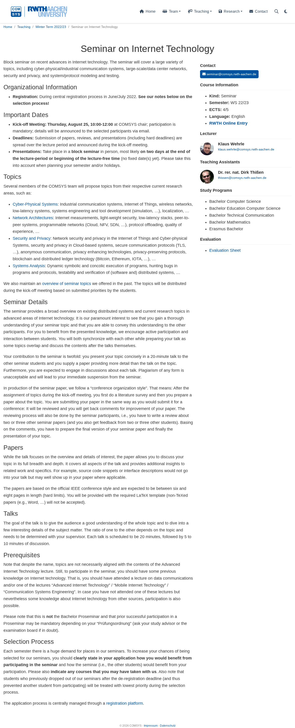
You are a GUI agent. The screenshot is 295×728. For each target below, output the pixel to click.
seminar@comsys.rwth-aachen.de (231, 74)
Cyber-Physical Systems (35, 204)
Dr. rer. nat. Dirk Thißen (241, 172)
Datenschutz (168, 725)
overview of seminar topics (66, 283)
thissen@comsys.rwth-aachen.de (242, 178)
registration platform (124, 703)
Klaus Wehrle (231, 144)
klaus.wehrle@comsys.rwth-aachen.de (246, 149)
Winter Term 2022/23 (50, 27)
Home (7, 27)
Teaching (23, 27)
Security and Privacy (31, 238)
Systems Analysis (29, 266)
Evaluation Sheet (225, 250)
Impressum (151, 725)
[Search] (276, 11)
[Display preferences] (285, 11)
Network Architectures (33, 218)
